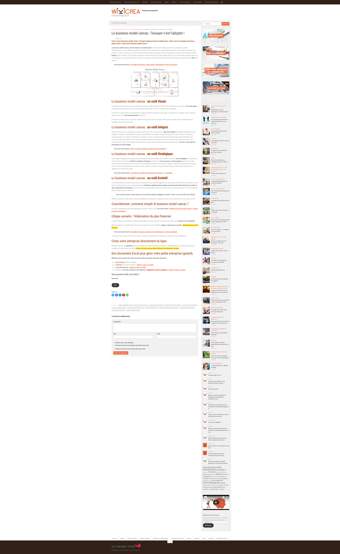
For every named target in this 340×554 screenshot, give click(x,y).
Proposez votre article (177, 538)
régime (221, 485)
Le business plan (215, 268)
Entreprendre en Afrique (217, 248)
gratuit (225, 478)
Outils (204, 538)
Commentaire (117, 321)
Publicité (196, 538)
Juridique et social (156, 2)
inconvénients (217, 480)
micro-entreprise (211, 482)
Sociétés (145, 2)
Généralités (214, 319)
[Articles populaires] (219, 101)
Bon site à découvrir (213, 389)
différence (213, 474)
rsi (219, 485)
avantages (220, 469)
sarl (204, 487)
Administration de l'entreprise (218, 117)
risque (216, 485)
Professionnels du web (216, 169)
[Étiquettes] (226, 101)
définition (219, 474)
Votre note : (115, 278)
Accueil (114, 29)
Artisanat (213, 277)
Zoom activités (197, 2)
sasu (209, 487)
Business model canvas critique (156, 305)
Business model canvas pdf (151, 307)
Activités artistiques (216, 363)
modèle (222, 483)
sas (207, 487)
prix (210, 485)
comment (212, 472)
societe (214, 487)
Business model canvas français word (136, 307)
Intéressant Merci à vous (214, 375)
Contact (122, 538)
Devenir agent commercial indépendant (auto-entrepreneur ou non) (220, 344)
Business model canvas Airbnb (141, 305)
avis (226, 470)
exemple (206, 478)
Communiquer (214, 148)
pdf (208, 485)
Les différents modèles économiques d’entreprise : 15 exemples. (151, 173)
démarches (226, 474)
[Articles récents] (206, 101)
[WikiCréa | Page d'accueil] (126, 12)
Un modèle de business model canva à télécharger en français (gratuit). (154, 65)
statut (219, 487)
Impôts (167, 2)
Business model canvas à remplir (126, 305)
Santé (212, 158)
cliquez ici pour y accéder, (137, 267)
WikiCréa (211, 538)
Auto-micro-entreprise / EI (131, 2)
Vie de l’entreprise (185, 2)
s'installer (226, 485)
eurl (222, 476)
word (219, 489)
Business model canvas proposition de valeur (168, 307)
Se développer (214, 198)
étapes (222, 489)
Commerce (213, 340)
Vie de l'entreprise (122, 29)
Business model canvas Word (118, 310)
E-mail (159, 334)
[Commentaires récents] (212, 101)
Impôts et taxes (215, 106)
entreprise (207, 476)
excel (225, 476)
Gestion (174, 2)
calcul (204, 472)
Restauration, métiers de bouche (219, 288)
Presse (189, 538)
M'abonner (208, 525)
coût (217, 472)
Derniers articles (132, 538)
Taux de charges (215, 217)
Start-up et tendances (211, 2)
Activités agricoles (216, 352)
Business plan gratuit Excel (218, 270)
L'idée (226, 167)
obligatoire (205, 485)
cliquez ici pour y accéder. (177, 270)
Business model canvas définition (190, 305)
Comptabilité (214, 330)
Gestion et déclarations (217, 307)
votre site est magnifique (214, 422)
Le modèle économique (119, 23)
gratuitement (206, 481)
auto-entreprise (210, 467)
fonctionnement (213, 478)
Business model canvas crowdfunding (173, 305)
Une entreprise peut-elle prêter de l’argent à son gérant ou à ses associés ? (219, 121)
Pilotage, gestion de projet (218, 179)
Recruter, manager (215, 129)
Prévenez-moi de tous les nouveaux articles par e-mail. (130, 349)
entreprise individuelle (216, 476)
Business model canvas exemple (119, 307)
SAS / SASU (213, 138)
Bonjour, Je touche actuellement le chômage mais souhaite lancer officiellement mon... (217, 397)
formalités (220, 478)
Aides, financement (115, 2)
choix (207, 472)
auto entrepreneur (212, 468)
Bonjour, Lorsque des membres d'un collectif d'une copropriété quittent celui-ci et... (218, 430)
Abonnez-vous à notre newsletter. (124, 342)
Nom (115, 334)
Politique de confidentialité (160, 538)
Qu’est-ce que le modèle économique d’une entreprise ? (148, 149)
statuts (209, 489)
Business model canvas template (187, 307)
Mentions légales (145, 538)
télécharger (214, 489)
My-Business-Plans (222, 538)
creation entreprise (222, 472)
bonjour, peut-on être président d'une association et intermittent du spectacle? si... (218, 406)
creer (204, 474)
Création (213, 258)
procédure (213, 485)
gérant (210, 481)
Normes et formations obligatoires (219, 286)
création (208, 474)
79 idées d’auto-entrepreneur (218, 173)
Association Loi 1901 (216, 237)
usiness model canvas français (132, 310)
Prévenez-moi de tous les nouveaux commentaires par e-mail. (132, 345)
